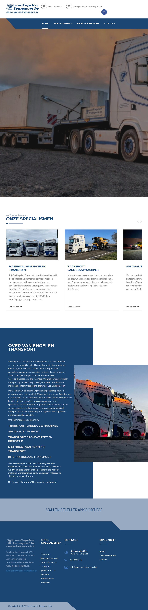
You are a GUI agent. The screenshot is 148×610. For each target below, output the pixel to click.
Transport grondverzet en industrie (48, 570)
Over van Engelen (88, 23)
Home (45, 23)
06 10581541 (55, 6)
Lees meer (14, 306)
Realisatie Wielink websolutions (21, 570)
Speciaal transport (49, 562)
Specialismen (62, 23)
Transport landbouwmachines (50, 556)
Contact (109, 23)
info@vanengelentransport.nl (87, 6)
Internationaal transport (47, 580)
